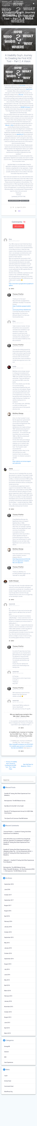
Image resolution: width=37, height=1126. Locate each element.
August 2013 (7, 1017)
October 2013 (8, 1012)
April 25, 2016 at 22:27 (14, 470)
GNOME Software (25, 107)
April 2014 (7, 985)
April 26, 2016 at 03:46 (14, 582)
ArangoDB (7, 1046)
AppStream (29, 89)
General (6, 1051)
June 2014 (7, 974)
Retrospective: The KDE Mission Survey (14, 800)
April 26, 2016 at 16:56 (18, 702)
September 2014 (9, 958)
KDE (19, 211)
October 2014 (8, 953)
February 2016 (8, 921)
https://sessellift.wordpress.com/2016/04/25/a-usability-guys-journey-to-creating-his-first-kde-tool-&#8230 (21, 746)
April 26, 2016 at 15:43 (18, 673)
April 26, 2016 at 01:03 (18, 516)
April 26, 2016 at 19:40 (18, 568)
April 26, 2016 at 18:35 (18, 368)
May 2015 (7, 942)
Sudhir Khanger (14, 581)
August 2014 (7, 964)
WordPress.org (8, 1091)
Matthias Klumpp (18, 413)
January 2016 (8, 926)
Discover (21, 94)
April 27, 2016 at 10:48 (21, 737)
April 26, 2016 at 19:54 (18, 415)
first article (22, 85)
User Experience (8, 1062)
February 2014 (8, 996)
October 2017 (8, 894)
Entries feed (7, 1081)
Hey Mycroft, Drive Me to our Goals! (14, 806)
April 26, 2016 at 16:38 (18, 689)
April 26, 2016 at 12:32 (18, 648)
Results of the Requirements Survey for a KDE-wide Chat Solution (18, 812)
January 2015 (8, 948)
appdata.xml (20, 134)
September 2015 (9, 937)
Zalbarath (6, 860)
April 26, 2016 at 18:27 (18, 550)
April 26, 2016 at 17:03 (21, 717)
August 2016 (7, 910)
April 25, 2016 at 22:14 (18, 322)
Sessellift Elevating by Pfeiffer (13, 3)
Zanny (11, 469)
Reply (12, 288)
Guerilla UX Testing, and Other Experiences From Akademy (17, 794)
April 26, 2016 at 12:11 (14, 605)
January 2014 (8, 1001)
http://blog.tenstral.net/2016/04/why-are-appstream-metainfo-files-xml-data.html (21, 560)
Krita (12, 125)
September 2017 (9, 900)
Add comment (18, 226)
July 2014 (7, 969)
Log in (5, 1075)
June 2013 (7, 1022)
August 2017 (7, 905)
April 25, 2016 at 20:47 (14, 240)
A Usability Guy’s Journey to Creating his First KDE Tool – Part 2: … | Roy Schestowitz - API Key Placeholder (21, 734)
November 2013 (8, 1006)
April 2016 (7, 916)
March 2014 (7, 990)
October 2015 (8, 932)
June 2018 (7, 889)
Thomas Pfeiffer (18, 294)
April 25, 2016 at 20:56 (18, 295)
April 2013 (7, 1028)
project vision (25, 200)
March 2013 (7, 1033)
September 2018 (9, 884)
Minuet (7, 125)
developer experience (14, 200)
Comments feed (8, 1086)
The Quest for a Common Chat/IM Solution (16, 818)
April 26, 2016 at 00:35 (18, 346)
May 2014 (7, 980)
